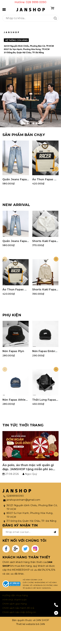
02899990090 (15, 495)
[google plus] (15, 548)
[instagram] (35, 548)
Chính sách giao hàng (14, 603)
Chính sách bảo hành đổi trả (18, 607)
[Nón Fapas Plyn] (15, 334)
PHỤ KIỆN (11, 315)
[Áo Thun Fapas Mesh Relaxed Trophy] (45, 158)
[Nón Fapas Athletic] (15, 382)
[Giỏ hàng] (52, 8)
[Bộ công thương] (11, 583)
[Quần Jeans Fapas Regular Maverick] (15, 158)
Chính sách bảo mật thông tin (19, 612)
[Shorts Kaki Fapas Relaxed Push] (45, 224)
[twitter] (25, 548)
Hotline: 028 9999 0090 (30, 2)
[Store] (30, 76)
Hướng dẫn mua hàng (15, 595)
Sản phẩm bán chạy (23, 135)
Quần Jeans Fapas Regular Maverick (28, 179)
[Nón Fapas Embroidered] (45, 334)
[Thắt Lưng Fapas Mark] (45, 382)
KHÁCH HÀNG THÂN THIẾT (26, 557)
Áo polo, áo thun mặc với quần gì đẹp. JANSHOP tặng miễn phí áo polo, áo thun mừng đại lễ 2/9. (28, 469)
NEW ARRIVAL (16, 205)
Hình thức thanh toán (14, 599)
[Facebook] (56, 613)
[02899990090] (56, 605)
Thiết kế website (25, 624)
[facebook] (6, 548)
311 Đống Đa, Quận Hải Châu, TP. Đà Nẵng (31, 520)
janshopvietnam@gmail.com (23, 499)
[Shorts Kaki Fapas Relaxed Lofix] (45, 272)
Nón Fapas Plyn (13, 351)
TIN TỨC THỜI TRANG (22, 425)
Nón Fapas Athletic (15, 399)
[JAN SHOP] (30, 9)
